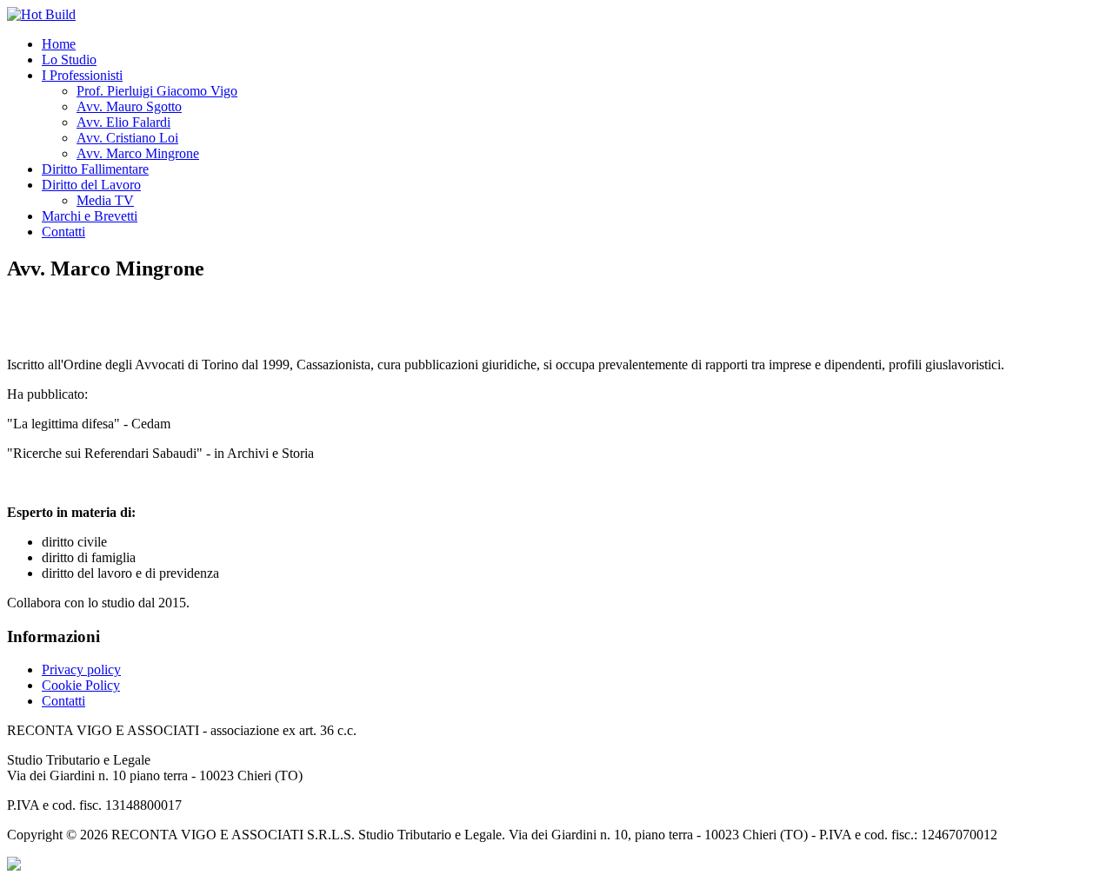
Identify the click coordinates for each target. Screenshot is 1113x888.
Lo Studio (69, 59)
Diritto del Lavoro (91, 184)
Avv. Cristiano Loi (127, 137)
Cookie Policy (81, 685)
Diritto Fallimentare (95, 169)
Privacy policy (81, 669)
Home (59, 43)
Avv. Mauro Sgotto (129, 106)
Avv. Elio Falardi (123, 122)
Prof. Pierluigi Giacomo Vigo (157, 90)
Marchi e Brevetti (89, 216)
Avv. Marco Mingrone (138, 153)
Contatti (63, 231)
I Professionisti (82, 75)
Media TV (105, 200)
